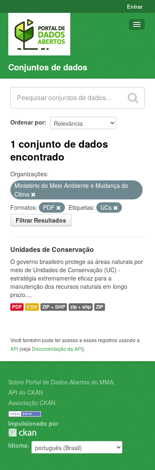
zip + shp (80, 306)
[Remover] (33, 194)
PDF (17, 306)
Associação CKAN (31, 402)
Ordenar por (27, 122)
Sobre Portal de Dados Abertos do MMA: (61, 382)
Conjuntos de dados (47, 67)
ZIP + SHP (53, 306)
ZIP (99, 306)
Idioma (17, 445)
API (14, 348)
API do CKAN (25, 392)
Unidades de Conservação (52, 249)
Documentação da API (57, 348)
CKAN (22, 432)
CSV (32, 306)
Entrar (135, 6)
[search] (133, 97)
